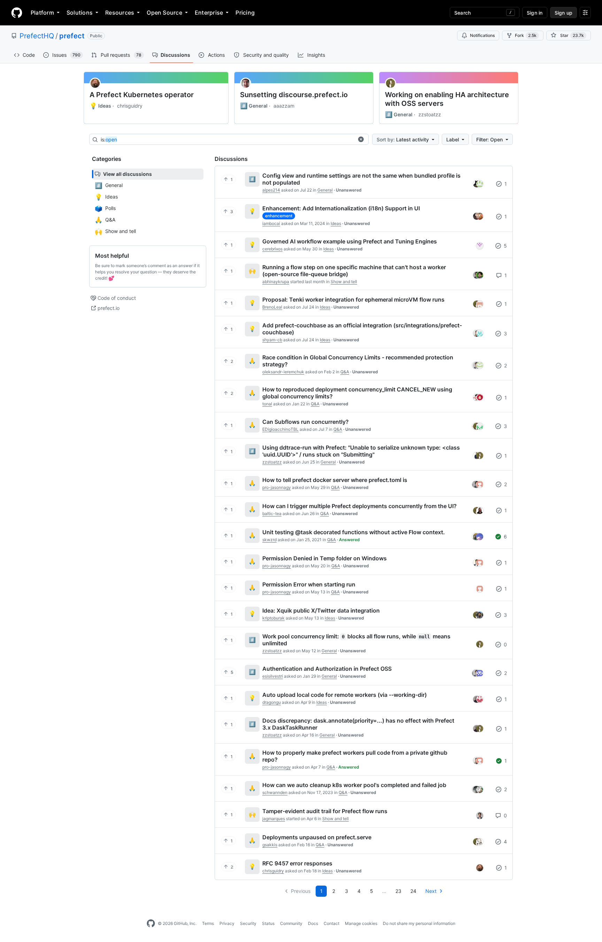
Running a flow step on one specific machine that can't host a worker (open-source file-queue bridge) (354, 271)
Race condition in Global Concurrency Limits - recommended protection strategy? (357, 361)
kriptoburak (273, 618)
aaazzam (283, 106)
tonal (267, 403)
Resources (119, 12)
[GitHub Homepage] (151, 923)
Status (268, 923)
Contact (331, 923)
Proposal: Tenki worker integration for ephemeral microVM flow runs (353, 299)
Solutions (80, 12)
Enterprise (209, 12)
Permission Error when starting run (308, 584)
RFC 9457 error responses (297, 863)
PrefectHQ (37, 36)
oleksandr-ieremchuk (283, 371)
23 (398, 891)
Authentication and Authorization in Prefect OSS (327, 668)
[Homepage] (16, 12)
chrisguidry (129, 106)
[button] (361, 139)
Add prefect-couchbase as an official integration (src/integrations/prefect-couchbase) (362, 329)
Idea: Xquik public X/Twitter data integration (321, 610)
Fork (526, 35)
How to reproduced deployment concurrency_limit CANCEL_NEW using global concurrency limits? (357, 393)
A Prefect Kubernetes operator (142, 95)
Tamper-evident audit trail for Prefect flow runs (324, 811)
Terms (208, 923)
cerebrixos (272, 248)
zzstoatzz (429, 114)
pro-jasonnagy (276, 487)
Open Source (164, 12)
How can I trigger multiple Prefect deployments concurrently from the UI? (359, 506)
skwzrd (269, 539)
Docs (313, 923)
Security (248, 923)
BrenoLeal (272, 307)
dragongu (271, 702)
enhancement (278, 215)
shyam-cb (272, 339)
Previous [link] (300, 891)
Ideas (100, 105)
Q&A (344, 371)
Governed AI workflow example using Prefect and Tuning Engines (349, 241)
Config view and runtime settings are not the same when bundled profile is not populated (361, 179)
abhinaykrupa (275, 281)
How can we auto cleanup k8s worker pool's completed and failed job (354, 784)
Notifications (482, 35)
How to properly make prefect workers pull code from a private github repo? (354, 756)
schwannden (274, 792)
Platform (42, 12)
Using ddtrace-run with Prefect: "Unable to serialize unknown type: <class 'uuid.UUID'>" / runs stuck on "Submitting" (361, 451)
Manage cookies (361, 923)
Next (431, 891)
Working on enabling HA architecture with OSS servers (447, 99)
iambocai (271, 223)
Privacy (226, 923)
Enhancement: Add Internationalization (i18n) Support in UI (341, 208)
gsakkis (269, 844)
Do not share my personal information (419, 923)
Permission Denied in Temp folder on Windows (324, 558)
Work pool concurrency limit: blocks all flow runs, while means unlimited (356, 640)
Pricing (245, 12)
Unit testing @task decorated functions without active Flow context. (353, 532)
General (254, 105)
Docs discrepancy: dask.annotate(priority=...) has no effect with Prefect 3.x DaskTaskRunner (358, 724)
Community (291, 923)
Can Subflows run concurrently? (305, 421)
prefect (72, 36)
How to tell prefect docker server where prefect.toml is (334, 479)
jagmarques (273, 818)
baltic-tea (271, 513)
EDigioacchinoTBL (280, 429)
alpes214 (271, 190)
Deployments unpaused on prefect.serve (316, 837)
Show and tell (344, 281)
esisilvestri (272, 676)
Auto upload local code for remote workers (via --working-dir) (344, 694)
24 (413, 891)
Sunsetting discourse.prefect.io (294, 95)
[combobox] (227, 139)
